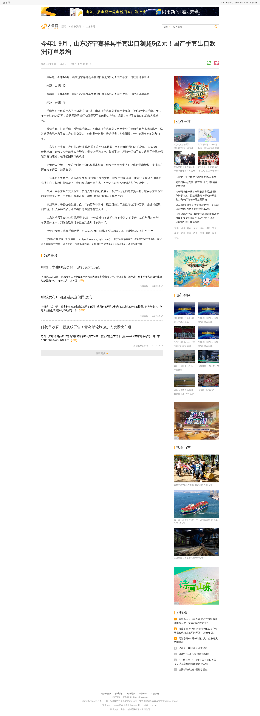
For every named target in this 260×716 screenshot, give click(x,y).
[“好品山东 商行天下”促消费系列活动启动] (184, 332)
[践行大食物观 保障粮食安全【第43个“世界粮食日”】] (184, 380)
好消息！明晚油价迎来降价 (193, 648)
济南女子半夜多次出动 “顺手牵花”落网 (196, 177)
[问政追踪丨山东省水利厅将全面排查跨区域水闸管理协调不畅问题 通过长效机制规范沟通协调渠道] (184, 163)
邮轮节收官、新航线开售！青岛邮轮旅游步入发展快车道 (86, 327)
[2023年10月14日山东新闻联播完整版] (184, 308)
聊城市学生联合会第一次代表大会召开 (71, 267)
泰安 (176, 233)
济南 (176, 228)
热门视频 (183, 295)
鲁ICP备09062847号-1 (93, 701)
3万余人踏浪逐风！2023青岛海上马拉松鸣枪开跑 (183, 148)
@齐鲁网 (67, 244)
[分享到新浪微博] (216, 63)
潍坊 (208, 228)
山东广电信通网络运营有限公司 (135, 709)
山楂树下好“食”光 (206, 390)
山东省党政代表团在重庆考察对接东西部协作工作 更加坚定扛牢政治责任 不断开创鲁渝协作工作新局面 (197, 218)
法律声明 (143, 693)
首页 (222, 3)
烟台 (202, 228)
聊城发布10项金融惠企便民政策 (66, 297)
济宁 (214, 228)
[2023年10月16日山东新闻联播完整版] (208, 332)
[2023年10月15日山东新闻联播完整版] (208, 308)
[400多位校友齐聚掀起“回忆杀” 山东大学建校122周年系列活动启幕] (208, 163)
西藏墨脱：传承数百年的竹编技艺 (190, 558)
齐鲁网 (6, 2)
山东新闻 (76, 26)
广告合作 (155, 693)
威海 (183, 233)
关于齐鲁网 (106, 693)
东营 (195, 228)
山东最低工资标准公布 (208, 366)
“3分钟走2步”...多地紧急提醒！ (195, 654)
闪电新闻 (229, 3)
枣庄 (189, 228)
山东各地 (90, 26)
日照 (189, 233)
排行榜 (181, 613)
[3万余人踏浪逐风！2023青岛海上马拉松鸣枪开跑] (184, 141)
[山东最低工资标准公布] (208, 356)
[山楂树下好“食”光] (208, 380)
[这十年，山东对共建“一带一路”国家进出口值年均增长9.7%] (196, 504)
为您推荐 (50, 256)
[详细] (82, 280)
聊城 (208, 233)
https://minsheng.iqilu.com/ (95, 239)
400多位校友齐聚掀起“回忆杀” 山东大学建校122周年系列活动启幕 (208, 171)
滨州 (214, 233)
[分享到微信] (209, 63)
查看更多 (100, 353)
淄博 (183, 228)
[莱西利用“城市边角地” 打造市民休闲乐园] (196, 468)
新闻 (63, 26)
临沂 (195, 233)
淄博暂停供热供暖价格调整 (193, 669)
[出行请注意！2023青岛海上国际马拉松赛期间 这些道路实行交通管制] (208, 141)
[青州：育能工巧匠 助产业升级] (184, 356)
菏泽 (176, 238)
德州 (202, 233)
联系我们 (119, 693)
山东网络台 (238, 3)
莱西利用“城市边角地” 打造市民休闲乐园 (193, 485)
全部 (166, 27)
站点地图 (131, 693)
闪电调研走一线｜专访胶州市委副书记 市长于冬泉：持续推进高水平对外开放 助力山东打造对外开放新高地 (196, 195)
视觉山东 (183, 448)
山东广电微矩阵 (250, 3)
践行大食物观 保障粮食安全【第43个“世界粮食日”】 (184, 393)
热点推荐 (183, 122)
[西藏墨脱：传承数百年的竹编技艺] (196, 542)
